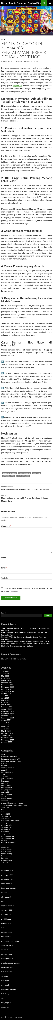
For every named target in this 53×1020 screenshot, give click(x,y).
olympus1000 (6, 794)
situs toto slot (6, 914)
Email (4, 568)
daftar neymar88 (9, 473)
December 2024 (7, 711)
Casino (4, 763)
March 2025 (6, 705)
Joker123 (4, 774)
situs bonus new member (10, 963)
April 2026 (5, 678)
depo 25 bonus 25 (8, 768)
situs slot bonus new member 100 (14, 805)
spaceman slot (6, 849)
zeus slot (4, 862)
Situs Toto (5, 807)
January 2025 (6, 709)
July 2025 (5, 696)
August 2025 (6, 694)
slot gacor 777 (6, 910)
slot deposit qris (7, 870)
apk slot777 (5, 754)
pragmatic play (7, 954)
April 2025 (5, 702)
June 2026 (5, 674)
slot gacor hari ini (8, 834)
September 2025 (7, 691)
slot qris (4, 840)
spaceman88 (6, 851)
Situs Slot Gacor (7, 945)
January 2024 (6, 735)
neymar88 (17, 85)
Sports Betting (6, 854)
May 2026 (5, 676)
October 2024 (6, 716)
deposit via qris (7, 772)
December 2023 (7, 738)
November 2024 (7, 713)
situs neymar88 (8, 476)
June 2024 (5, 724)
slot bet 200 (5, 814)
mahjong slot (6, 785)
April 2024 (5, 729)
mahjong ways (6, 787)
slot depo (4, 823)
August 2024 (6, 720)
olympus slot (6, 897)
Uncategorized (6, 860)
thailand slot (6, 923)
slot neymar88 (23, 476)
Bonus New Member (9, 757)
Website (4, 578)
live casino (5, 781)
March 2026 (6, 680)
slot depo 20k (6, 827)
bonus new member (8, 888)
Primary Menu (50, 3)
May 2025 (5, 700)
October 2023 (6, 742)
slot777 (4, 845)
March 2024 (6, 731)
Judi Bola (4, 776)
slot (2, 901)
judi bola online (7, 779)
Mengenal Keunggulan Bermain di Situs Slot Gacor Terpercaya (25, 487)
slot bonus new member (10, 820)
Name (4, 557)
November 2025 (7, 687)
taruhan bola (6, 856)
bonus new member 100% (11, 761)
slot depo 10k (6, 825)
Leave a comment (33, 61)
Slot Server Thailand (9, 843)
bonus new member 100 (10, 759)
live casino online (7, 967)
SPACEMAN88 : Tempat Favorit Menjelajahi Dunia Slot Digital (25, 641)
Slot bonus (5, 818)
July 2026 (5, 671)
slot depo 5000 (7, 875)
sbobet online (6, 798)
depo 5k (4, 770)
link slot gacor (6, 994)
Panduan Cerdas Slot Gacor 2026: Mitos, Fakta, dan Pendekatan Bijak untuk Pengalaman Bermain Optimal (25, 645)
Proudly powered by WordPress (11, 1017)
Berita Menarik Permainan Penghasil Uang (21, 3)
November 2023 (7, 740)
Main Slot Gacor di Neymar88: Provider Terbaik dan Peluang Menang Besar (24, 498)
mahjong (4, 783)
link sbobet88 (6, 972)
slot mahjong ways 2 (9, 838)
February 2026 (7, 683)
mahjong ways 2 (7, 790)
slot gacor (5, 832)
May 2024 (5, 727)
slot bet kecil (6, 816)
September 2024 (7, 718)
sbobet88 (4, 801)
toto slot (4, 858)
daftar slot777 (6, 765)
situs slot (4, 950)
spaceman (5, 847)
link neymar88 (24, 473)
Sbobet (4, 796)
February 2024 (7, 733)
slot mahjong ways (8, 836)
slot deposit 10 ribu (8, 879)
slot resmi (5, 981)
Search (3, 613)
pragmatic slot (6, 932)
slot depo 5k (5, 829)
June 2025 (5, 698)
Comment (6, 526)
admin (19, 61)
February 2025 (7, 707)
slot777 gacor (6, 919)
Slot (3, 39)
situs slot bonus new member (12, 803)
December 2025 (7, 685)
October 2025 (6, 689)
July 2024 (5, 722)
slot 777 (4, 812)
